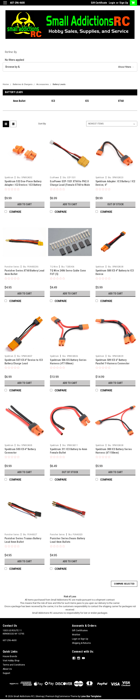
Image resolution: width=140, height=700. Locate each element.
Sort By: (42, 123)
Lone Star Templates (91, 696)
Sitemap (40, 696)
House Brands (10, 656)
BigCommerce (62, 696)
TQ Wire (54, 266)
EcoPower (54, 177)
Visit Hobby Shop (11, 660)
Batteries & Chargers (22, 84)
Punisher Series (12, 266)
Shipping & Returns (81, 643)
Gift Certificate (99, 2)
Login (112, 2)
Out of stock (115, 204)
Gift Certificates (80, 630)
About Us (7, 669)
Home (6, 84)
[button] (70, 67)
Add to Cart (24, 204)
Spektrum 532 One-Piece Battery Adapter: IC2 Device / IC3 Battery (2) (23, 185)
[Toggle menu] (5, 5)
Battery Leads (59, 84)
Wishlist (76, 634)
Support (6, 673)
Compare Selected (124, 584)
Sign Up (123, 2)
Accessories (42, 84)
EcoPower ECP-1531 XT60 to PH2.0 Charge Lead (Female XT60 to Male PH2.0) (70, 185)
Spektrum (9, 177)
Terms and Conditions (14, 665)
